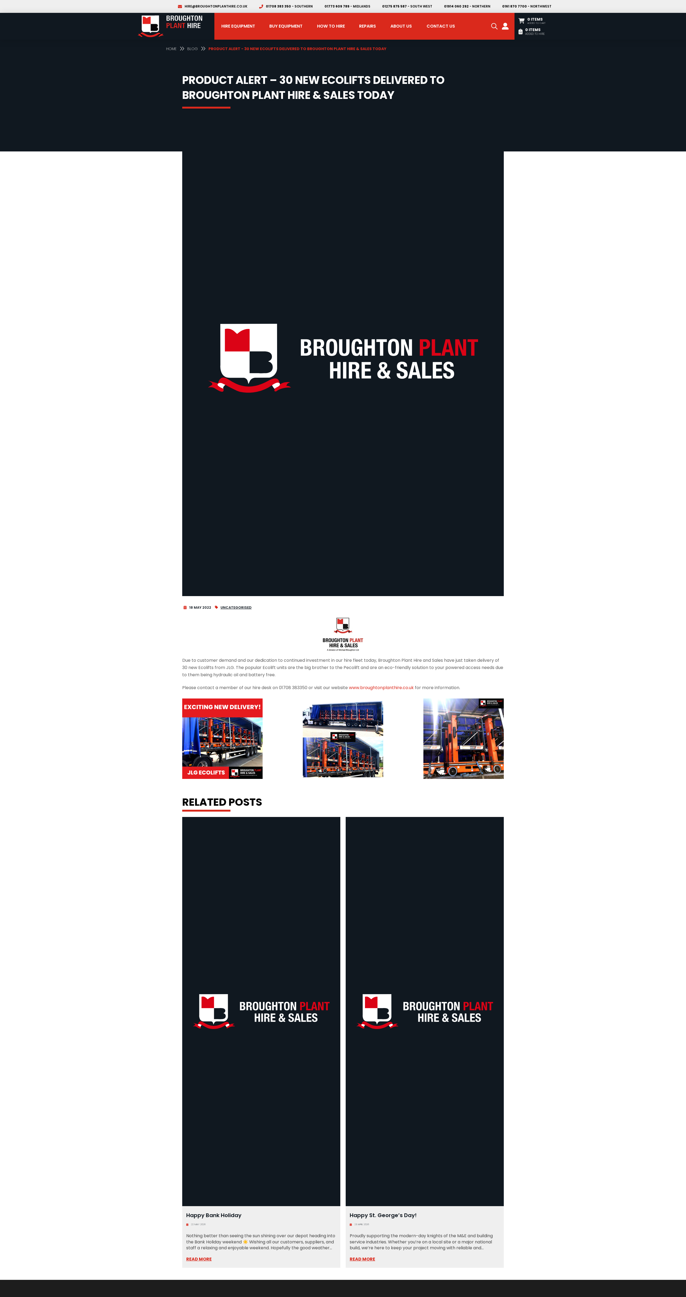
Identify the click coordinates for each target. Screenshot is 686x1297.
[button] (494, 26)
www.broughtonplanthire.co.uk (381, 688)
